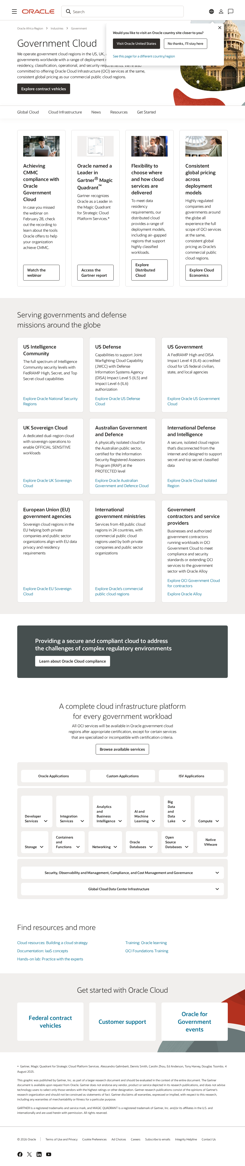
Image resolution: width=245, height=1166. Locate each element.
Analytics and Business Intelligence (106, 813)
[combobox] (122, 11)
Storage (31, 847)
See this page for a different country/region (144, 56)
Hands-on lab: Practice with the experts (50, 958)
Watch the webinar (36, 272)
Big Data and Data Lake (171, 811)
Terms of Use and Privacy (61, 1139)
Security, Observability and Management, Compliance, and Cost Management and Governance (119, 872)
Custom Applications (122, 776)
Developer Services (33, 818)
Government (79, 28)
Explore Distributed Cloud (145, 270)
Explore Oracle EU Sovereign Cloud (47, 591)
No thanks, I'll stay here (185, 43)
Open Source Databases (173, 842)
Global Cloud (28, 111)
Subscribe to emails (157, 1139)
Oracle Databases (138, 844)
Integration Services (69, 818)
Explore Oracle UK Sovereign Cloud (47, 483)
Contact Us (209, 1139)
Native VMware (210, 842)
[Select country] (211, 11)
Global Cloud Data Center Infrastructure (118, 889)
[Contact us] (231, 11)
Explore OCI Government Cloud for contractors (193, 583)
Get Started (146, 111)
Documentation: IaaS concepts (42, 950)
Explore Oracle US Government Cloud (193, 401)
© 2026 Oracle (26, 1139)
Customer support (122, 1021)
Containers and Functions (64, 842)
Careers (135, 1139)
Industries (57, 28)
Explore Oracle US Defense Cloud (117, 401)
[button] (14, 11)
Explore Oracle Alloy (184, 593)
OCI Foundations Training (146, 950)
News (96, 111)
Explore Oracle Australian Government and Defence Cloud (122, 483)
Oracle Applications (53, 776)
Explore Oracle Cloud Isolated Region (192, 483)
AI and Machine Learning (141, 816)
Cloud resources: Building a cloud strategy (52, 942)
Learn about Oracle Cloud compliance (72, 661)
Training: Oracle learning (146, 942)
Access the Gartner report (94, 272)
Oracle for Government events (194, 1021)
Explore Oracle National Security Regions (50, 401)
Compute (205, 821)
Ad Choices (118, 1139)
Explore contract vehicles (43, 88)
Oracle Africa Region (30, 28)
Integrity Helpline (186, 1139)
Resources (119, 111)
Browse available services (122, 749)
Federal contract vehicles (50, 1021)
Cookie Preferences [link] (94, 1139)
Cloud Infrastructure (65, 111)
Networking (101, 847)
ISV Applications (191, 776)
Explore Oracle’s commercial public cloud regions (119, 591)
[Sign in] (221, 11)
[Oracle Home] (38, 11)
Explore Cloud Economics (201, 272)
